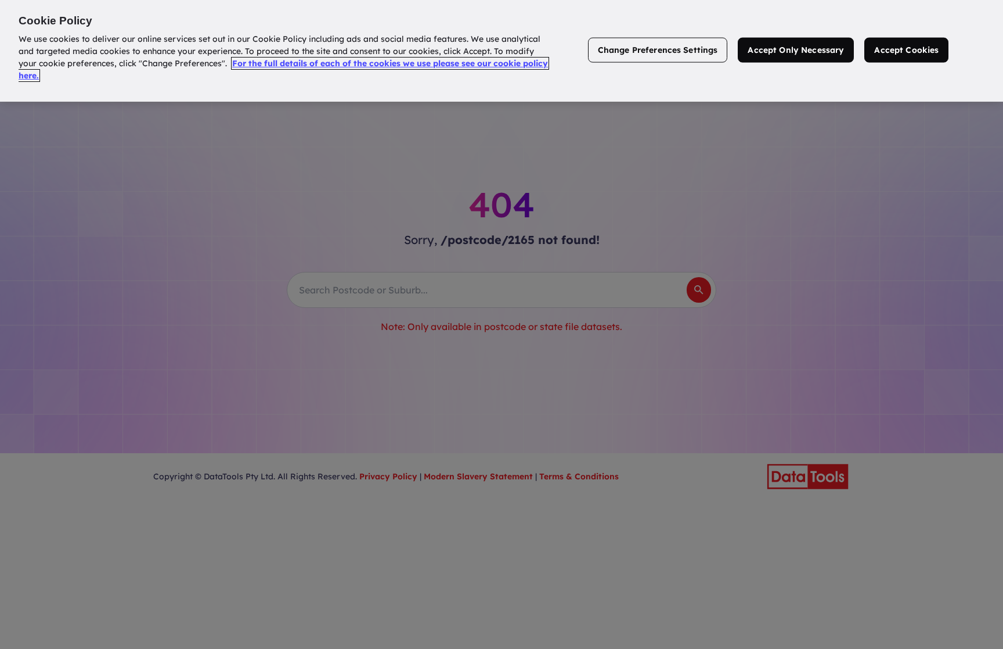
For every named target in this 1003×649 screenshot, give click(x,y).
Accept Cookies (906, 50)
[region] (501, 51)
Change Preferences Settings (658, 50)
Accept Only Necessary (796, 50)
